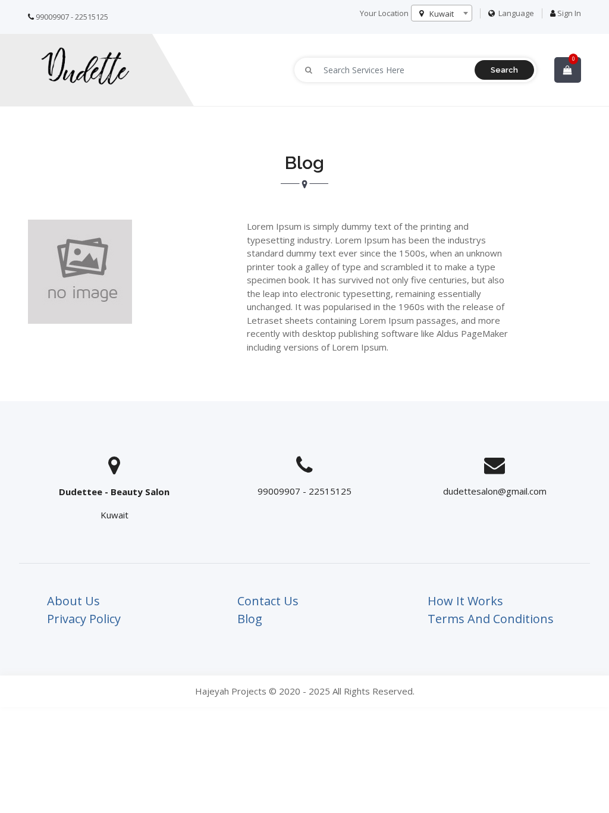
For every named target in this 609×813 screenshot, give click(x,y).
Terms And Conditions (491, 619)
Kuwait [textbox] (441, 13)
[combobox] (441, 13)
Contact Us (268, 601)
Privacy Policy (84, 619)
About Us (73, 601)
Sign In (569, 13)
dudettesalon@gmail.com (495, 491)
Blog (249, 619)
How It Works (465, 601)
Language (515, 13)
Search (504, 69)
